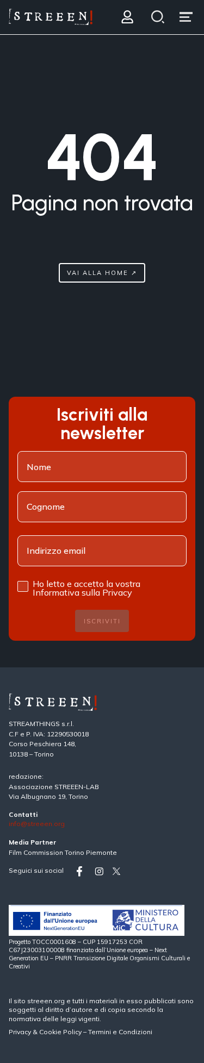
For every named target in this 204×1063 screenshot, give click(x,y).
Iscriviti (102, 621)
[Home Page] (50, 17)
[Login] (127, 17)
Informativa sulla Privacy (82, 592)
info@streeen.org (37, 824)
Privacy (21, 1032)
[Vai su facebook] (83, 871)
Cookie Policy (60, 1032)
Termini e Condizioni (120, 1032)
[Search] (158, 17)
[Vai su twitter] (118, 871)
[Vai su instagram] (101, 871)
